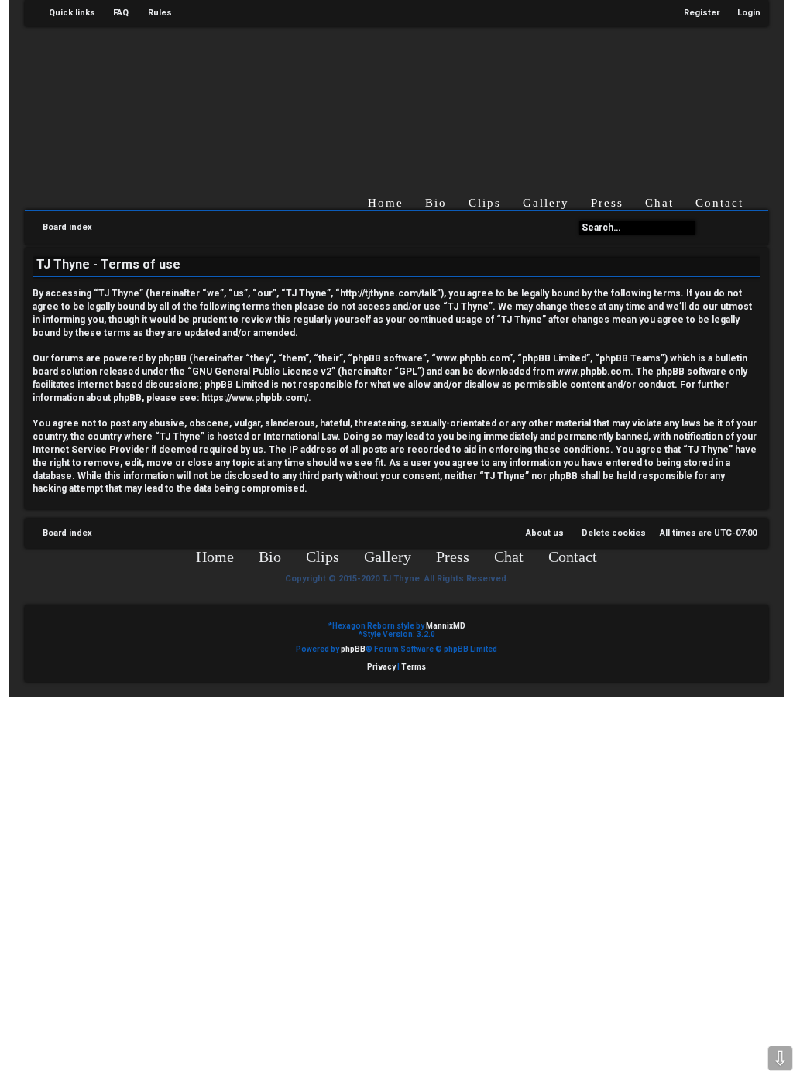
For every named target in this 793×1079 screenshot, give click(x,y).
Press (607, 203)
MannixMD (445, 626)
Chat (659, 203)
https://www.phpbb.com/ (254, 397)
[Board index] (379, 99)
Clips (485, 203)
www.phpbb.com (593, 371)
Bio (436, 203)
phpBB (353, 649)
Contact (719, 203)
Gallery (546, 203)
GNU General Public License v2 (261, 371)
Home (385, 203)
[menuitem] (114, 13)
